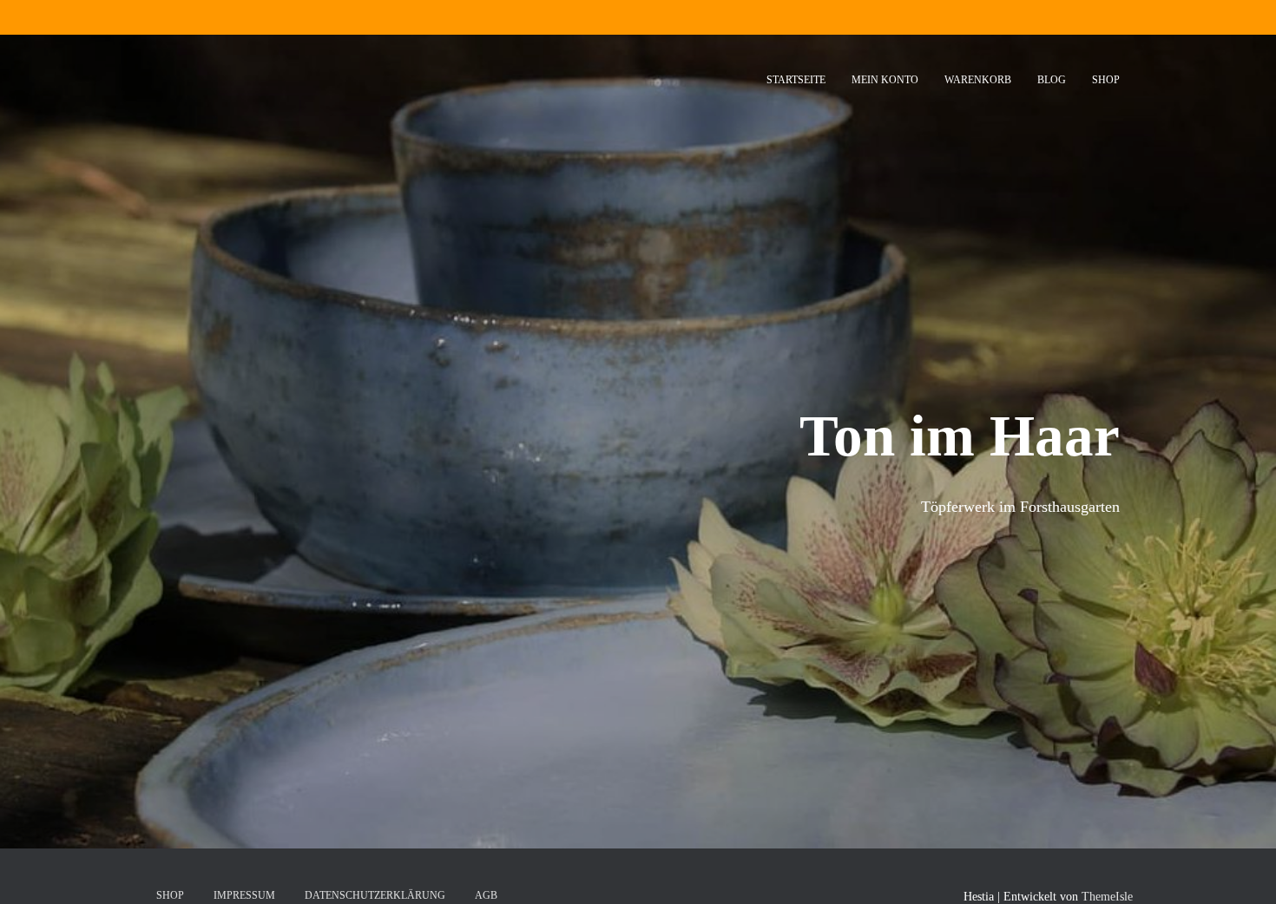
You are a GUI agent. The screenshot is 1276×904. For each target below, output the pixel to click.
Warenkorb (977, 80)
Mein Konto (885, 80)
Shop (1106, 80)
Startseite (795, 80)
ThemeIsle (1107, 896)
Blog (1051, 80)
